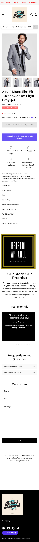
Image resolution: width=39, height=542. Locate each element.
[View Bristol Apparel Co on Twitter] (18, 528)
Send (19, 440)
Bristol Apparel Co (12, 539)
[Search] (35, 27)
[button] (31, 14)
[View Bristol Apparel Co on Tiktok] (8, 528)
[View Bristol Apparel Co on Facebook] (13, 528)
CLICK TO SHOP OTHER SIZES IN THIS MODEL (19, 137)
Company (6, 521)
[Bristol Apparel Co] (19, 14)
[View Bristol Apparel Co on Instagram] (3, 528)
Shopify (28, 539)
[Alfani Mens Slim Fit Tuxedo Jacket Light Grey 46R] (6, 82)
